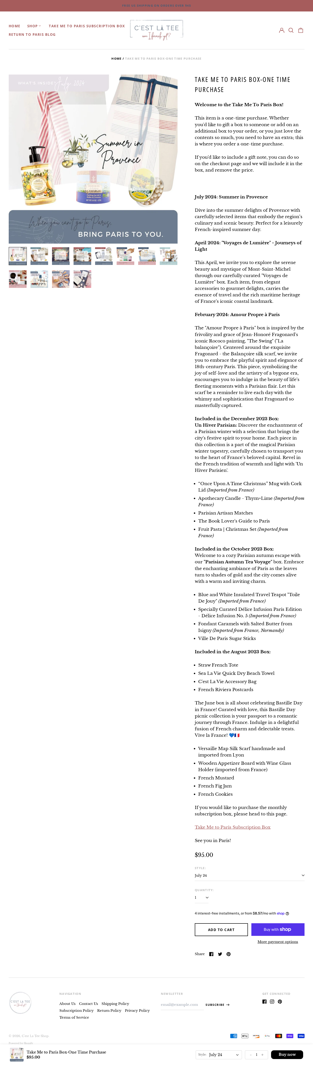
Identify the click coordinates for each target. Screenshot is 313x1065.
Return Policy (109, 1010)
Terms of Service (74, 1017)
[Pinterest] (280, 1001)
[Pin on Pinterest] (228, 954)
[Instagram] (272, 1001)
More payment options (278, 942)
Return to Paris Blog (32, 34)
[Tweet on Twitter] (220, 954)
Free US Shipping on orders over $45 (156, 5)
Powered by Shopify (21, 1043)
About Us (67, 1003)
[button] (291, 30)
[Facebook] (264, 1001)
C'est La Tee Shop (35, 1036)
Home (14, 26)
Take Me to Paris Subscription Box (87, 26)
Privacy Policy (137, 1010)
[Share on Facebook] (211, 954)
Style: (200, 868)
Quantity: (204, 890)
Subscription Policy (76, 1010)
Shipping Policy (115, 1003)
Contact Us (88, 1003)
